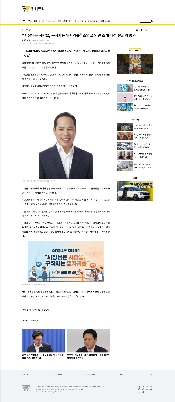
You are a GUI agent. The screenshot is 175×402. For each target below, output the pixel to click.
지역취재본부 (104, 21)
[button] (128, 30)
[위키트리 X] (143, 386)
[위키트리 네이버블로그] (147, 389)
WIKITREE (26, 375)
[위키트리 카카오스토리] (139, 389)
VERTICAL (91, 375)
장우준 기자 (26, 40)
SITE (122, 375)
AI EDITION (93, 21)
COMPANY (58, 375)
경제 (30, 21)
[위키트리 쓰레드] (151, 386)
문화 (65, 21)
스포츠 (48, 21)
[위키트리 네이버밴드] (139, 392)
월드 (70, 21)
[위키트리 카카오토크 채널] (143, 389)
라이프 (41, 21)
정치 (59, 21)
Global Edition (80, 21)
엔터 (35, 21)
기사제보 (25, 320)
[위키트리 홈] (26, 11)
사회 (54, 21)
